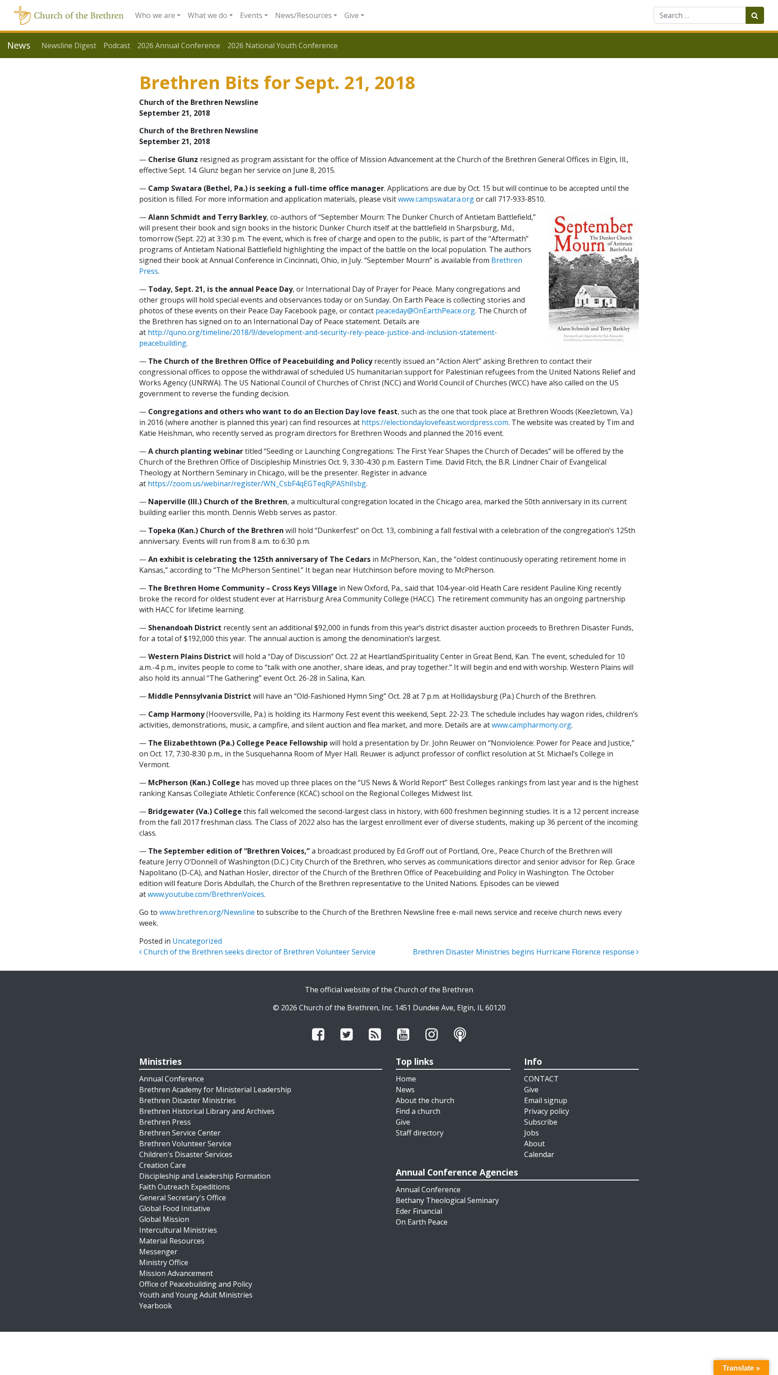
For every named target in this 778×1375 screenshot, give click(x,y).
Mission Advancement (176, 1273)
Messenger (158, 1252)
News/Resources (303, 15)
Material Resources (171, 1241)
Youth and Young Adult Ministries (196, 1295)
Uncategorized (197, 941)
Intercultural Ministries (178, 1230)
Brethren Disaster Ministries (187, 1100)
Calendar (539, 1154)
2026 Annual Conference (178, 45)
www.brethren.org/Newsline (207, 912)
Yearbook (155, 1306)
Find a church (418, 1111)
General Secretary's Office (182, 1198)
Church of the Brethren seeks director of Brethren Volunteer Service (258, 952)
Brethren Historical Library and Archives (207, 1111)
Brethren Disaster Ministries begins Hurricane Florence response (524, 952)
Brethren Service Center (180, 1133)
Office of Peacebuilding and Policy (195, 1284)
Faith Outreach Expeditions (184, 1187)
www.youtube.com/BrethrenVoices (206, 894)
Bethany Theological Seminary (447, 1200)
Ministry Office (163, 1262)
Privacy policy (546, 1111)
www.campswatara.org (436, 199)
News (405, 1090)
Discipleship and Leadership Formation (205, 1176)
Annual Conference (171, 1079)
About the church (425, 1100)
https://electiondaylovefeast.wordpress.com (435, 422)
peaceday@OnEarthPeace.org (425, 311)
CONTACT (541, 1079)
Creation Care (162, 1165)
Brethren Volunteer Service (185, 1144)
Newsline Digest (68, 45)
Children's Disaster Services (185, 1154)
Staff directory (419, 1133)
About (534, 1144)
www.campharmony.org (531, 725)
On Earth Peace (422, 1222)
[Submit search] (755, 15)
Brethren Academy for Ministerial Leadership (215, 1090)
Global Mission (164, 1219)
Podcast (117, 45)
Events (251, 15)
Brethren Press (165, 1122)
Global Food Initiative (174, 1208)
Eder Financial (419, 1211)
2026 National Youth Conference (282, 45)
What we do (207, 15)
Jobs (531, 1133)
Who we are (155, 15)
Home (406, 1079)
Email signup (545, 1100)
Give (351, 15)
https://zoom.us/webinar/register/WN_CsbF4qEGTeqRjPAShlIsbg (257, 483)
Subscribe (540, 1122)
